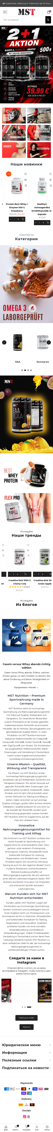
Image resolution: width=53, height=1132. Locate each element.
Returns (26, 1029)
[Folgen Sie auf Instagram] (24, 1119)
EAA (15, 364)
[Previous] (4, 345)
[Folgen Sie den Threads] (28, 1119)
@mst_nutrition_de (26, 970)
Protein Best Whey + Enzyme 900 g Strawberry (15, 210)
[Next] (49, 345)
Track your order (26, 1020)
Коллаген (40, 364)
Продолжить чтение (25, 690)
